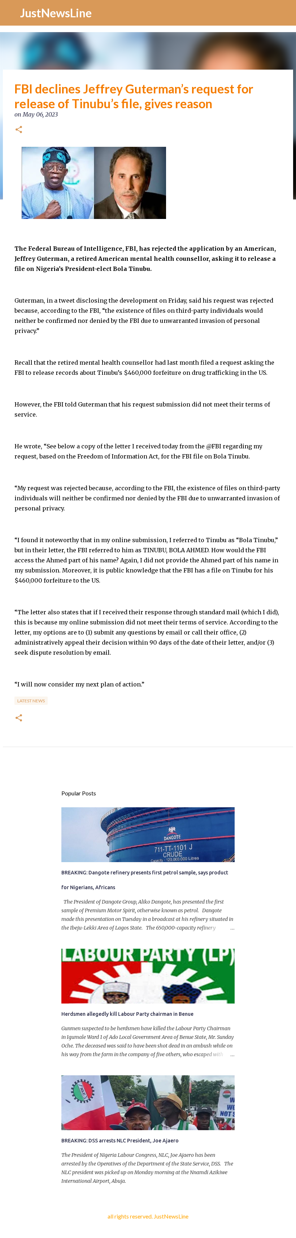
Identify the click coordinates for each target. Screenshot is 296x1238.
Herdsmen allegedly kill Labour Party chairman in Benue (127, 1014)
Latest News (31, 700)
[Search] (286, 13)
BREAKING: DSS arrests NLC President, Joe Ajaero (120, 1140)
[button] (18, 130)
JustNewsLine (56, 13)
